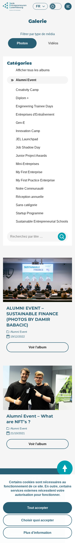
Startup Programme (29, 213)
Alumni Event (26, 80)
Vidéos (53, 43)
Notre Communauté (30, 188)
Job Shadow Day (28, 147)
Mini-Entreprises (27, 164)
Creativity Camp (27, 90)
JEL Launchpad (27, 139)
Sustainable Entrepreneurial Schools (42, 221)
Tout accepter (37, 507)
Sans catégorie (26, 205)
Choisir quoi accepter (37, 520)
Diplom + (22, 98)
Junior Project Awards (31, 155)
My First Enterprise (29, 172)
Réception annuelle (30, 196)
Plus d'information (37, 532)
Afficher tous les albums (33, 70)
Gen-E (20, 122)
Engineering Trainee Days (34, 106)
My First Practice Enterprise (35, 180)
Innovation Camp (28, 131)
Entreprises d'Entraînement (35, 114)
